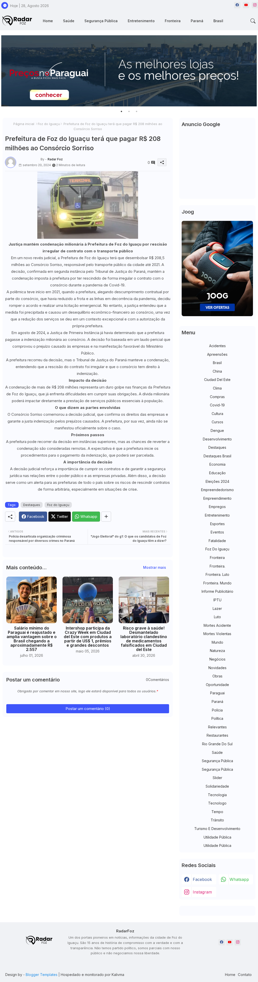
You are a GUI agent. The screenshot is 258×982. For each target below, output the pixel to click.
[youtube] (246, 5)
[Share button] (106, 517)
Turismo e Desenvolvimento (217, 828)
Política (217, 718)
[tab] (48, 20)
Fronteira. (217, 566)
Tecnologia (217, 795)
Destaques (31, 505)
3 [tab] (136, 111)
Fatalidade (217, 541)
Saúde (68, 21)
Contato (245, 974)
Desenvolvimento (217, 439)
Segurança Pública (101, 21)
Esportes (217, 524)
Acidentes (217, 346)
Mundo (217, 642)
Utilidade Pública (217, 837)
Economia (217, 464)
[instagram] (255, 5)
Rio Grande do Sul (217, 744)
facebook (202, 879)
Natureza (217, 650)
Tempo (217, 812)
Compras (217, 397)
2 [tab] (129, 111)
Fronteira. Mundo (217, 583)
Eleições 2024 (217, 481)
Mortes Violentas (217, 634)
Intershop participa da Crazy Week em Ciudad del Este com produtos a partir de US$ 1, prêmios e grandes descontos (88, 636)
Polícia (217, 710)
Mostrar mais (154, 567)
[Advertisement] (217, 164)
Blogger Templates (41, 974)
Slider (217, 778)
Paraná (197, 21)
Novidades (217, 668)
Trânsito (217, 820)
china (217, 371)
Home (48, 21)
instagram (202, 892)
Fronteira (173, 21)
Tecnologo (217, 803)
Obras (217, 676)
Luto (217, 617)
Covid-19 (217, 405)
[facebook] (237, 5)
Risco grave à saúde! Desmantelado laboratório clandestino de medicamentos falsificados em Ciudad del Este (143, 639)
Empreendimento (217, 498)
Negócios (217, 659)
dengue (217, 430)
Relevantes (217, 727)
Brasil (218, 21)
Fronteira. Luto (217, 574)
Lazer (217, 608)
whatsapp (239, 879)
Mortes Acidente (217, 625)
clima (217, 388)
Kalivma (118, 974)
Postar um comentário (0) (88, 708)
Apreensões (217, 354)
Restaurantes (217, 735)
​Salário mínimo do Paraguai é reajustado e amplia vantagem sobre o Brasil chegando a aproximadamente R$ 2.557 (32, 639)
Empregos (217, 506)
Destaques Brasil (217, 456)
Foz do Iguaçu (49, 124)
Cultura (217, 413)
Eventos (217, 532)
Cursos (217, 422)
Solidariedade (217, 786)
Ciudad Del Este (217, 379)
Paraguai (217, 693)
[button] (253, 21)
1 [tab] (121, 111)
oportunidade (217, 684)
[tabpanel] (129, 70)
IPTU (217, 600)
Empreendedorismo (217, 490)
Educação (217, 473)
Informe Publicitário (217, 591)
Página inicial (23, 124)
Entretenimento (141, 21)
